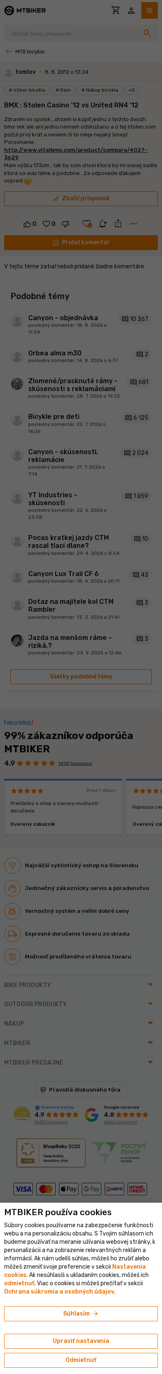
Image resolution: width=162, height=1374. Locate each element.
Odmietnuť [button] (81, 1360)
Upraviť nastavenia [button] (81, 1341)
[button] (19, 1283)
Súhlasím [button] (81, 1313)
